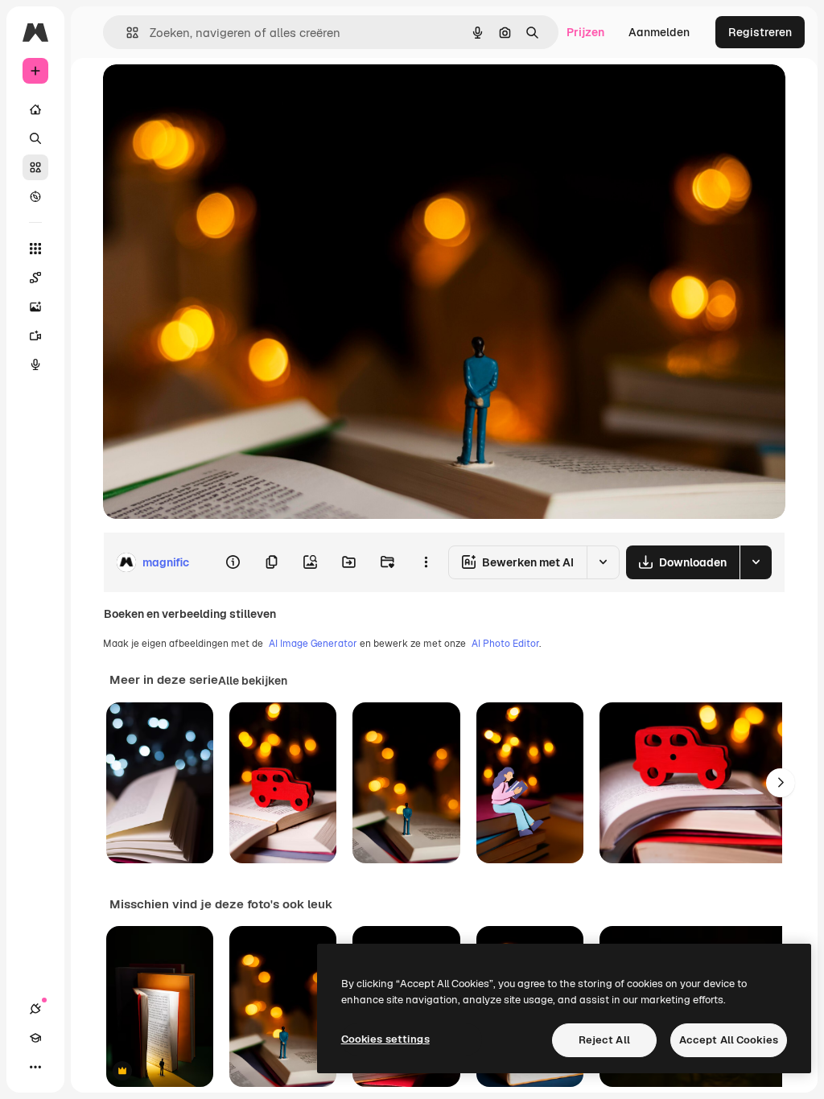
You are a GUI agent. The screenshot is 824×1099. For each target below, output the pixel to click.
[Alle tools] (35, 248)
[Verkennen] (35, 196)
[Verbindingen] (35, 1009)
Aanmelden (659, 32)
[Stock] (35, 167)
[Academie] (35, 1038)
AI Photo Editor (505, 643)
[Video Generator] (35, 335)
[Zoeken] (35, 138)
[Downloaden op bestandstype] (756, 562)
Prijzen (585, 32)
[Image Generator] (35, 306)
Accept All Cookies (728, 1040)
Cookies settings (385, 1039)
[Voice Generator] (35, 364)
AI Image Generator (313, 643)
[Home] (35, 109)
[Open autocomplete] (126, 33)
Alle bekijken (252, 680)
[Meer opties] (426, 562)
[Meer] (35, 1067)
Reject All (604, 1040)
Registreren (760, 32)
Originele (208, 94)
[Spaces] (35, 277)
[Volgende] (780, 782)
